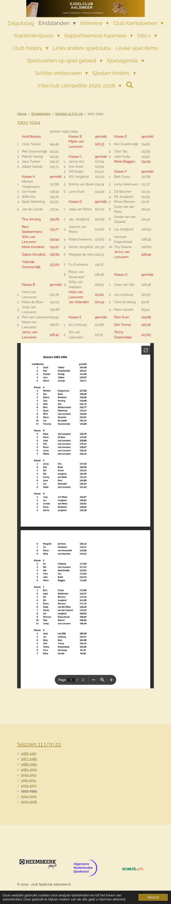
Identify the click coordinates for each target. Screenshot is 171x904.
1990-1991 (28, 775)
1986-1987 (29, 754)
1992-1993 (29, 786)
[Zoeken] (130, 84)
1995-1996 (29, 802)
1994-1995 (29, 796)
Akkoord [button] (153, 897)
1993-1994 (95, 114)
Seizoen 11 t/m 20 (69, 114)
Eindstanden (41, 114)
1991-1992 (28, 780)
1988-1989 (29, 764)
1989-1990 (29, 770)
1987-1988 (29, 759)
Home (22, 114)
